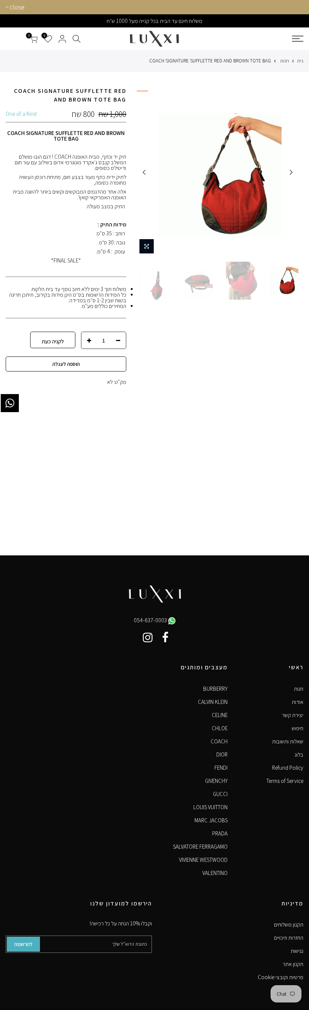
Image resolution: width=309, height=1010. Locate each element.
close (16, 7)
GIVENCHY (216, 780)
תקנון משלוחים (288, 924)
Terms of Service (284, 780)
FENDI (221, 767)
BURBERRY (215, 688)
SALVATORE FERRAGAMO (200, 846)
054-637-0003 (151, 620)
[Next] (144, 172)
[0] (33, 39)
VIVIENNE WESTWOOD (203, 859)
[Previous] (291, 172)
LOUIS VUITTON (210, 807)
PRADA (220, 833)
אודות (297, 701)
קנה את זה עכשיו (52, 340)
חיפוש (297, 728)
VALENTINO (215, 873)
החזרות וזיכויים (288, 937)
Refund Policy (287, 767)
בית (300, 61)
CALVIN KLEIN (213, 701)
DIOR (222, 754)
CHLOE (220, 728)
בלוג (299, 754)
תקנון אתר (293, 964)
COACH (219, 741)
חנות (284, 61)
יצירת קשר (292, 715)
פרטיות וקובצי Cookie (280, 977)
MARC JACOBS (211, 820)
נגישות (297, 950)
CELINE (220, 715)
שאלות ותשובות (287, 741)
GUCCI (220, 794)
